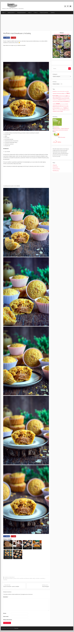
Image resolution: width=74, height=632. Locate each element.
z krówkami (37, 578)
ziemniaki (64, 109)
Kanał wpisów (55, 166)
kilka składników (57, 98)
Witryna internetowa (7, 619)
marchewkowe (26, 578)
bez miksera (10, 578)
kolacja (62, 98)
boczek (61, 91)
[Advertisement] (31, 22)
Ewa (6, 35)
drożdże (65, 93)
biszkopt (54, 91)
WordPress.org (55, 170)
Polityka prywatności (44, 12)
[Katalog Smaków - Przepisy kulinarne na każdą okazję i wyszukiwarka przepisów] (62, 130)
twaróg (61, 109)
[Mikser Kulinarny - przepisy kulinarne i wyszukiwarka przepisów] (57, 125)
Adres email (5, 616)
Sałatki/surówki (11, 12)
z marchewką (42, 578)
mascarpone (55, 101)
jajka (67, 96)
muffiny (34, 578)
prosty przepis (56, 108)
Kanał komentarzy (56, 168)
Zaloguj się (55, 165)
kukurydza (66, 98)
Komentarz (5, 596)
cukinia (67, 91)
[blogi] (54, 131)
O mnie (35, 12)
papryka (55, 106)
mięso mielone (60, 101)
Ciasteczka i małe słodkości (9, 577)
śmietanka (54, 111)
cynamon (14, 578)
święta (61, 111)
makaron (60, 99)
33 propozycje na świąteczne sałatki (61, 34)
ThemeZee (16, 628)
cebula (63, 91)
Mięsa (29, 12)
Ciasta (3, 12)
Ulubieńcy (52, 12)
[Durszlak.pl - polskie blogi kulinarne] (56, 126)
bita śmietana (58, 91)
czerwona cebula (60, 93)
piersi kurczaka (65, 106)
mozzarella (65, 101)
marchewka (21, 578)
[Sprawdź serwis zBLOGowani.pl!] (61, 137)
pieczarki (59, 106)
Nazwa (4, 613)
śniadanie (58, 111)
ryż (62, 108)
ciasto (65, 91)
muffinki (30, 578)
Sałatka (65, 108)
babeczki (6, 578)
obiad (58, 104)
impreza (63, 95)
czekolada (55, 93)
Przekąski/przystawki (21, 12)
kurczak (54, 99)
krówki (18, 578)
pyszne (61, 108)
